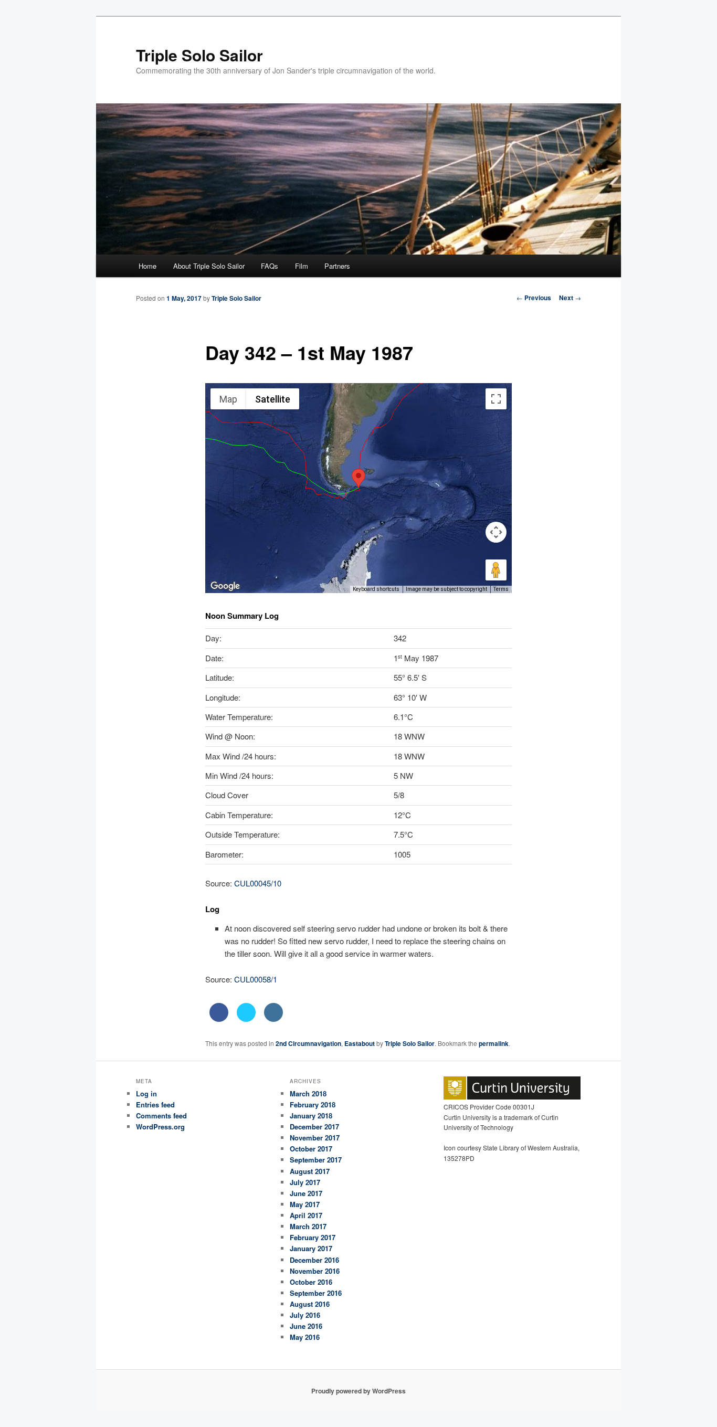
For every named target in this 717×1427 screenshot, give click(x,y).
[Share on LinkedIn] (273, 1018)
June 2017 (306, 1193)
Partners (337, 266)
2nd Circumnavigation (308, 1043)
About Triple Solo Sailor (209, 266)
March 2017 (308, 1226)
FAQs (269, 266)
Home (147, 266)
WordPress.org (160, 1127)
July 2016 (305, 1315)
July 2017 (305, 1182)
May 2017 (305, 1204)
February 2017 (312, 1237)
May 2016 (305, 1337)
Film (301, 266)
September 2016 (316, 1293)
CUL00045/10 (257, 883)
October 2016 (311, 1282)
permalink (494, 1043)
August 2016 (310, 1304)
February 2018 (312, 1104)
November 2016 (315, 1271)
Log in (146, 1093)
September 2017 (316, 1160)
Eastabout (359, 1043)
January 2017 (311, 1248)
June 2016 (306, 1326)
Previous (533, 297)
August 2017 (310, 1171)
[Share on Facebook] (218, 1018)
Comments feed (161, 1116)
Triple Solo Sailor (199, 55)
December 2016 (314, 1260)
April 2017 (306, 1215)
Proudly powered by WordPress (358, 1391)
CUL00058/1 (255, 979)
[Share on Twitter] (246, 1018)
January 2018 (311, 1116)
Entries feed (155, 1104)
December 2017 (314, 1127)
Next (570, 297)
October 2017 (311, 1149)
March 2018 (308, 1093)
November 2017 (315, 1138)
